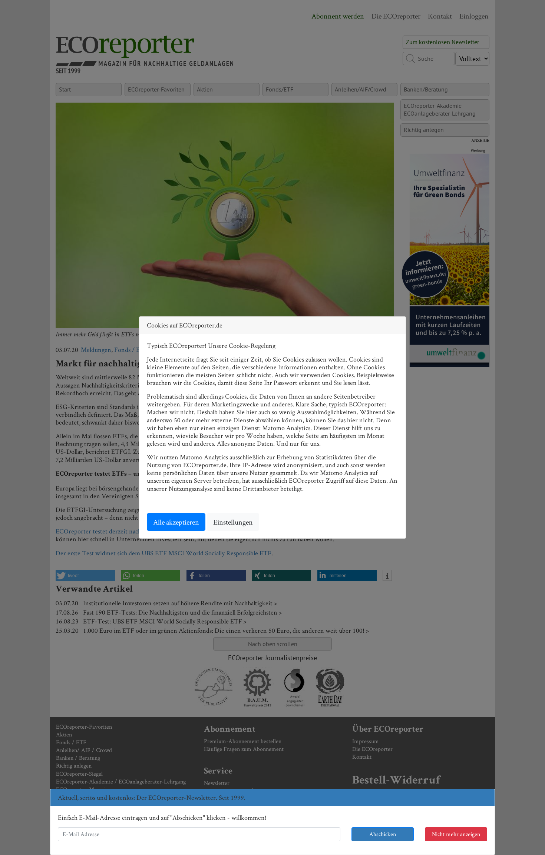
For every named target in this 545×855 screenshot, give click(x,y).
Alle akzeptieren (176, 522)
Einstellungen (233, 522)
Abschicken (382, 834)
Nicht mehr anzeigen (456, 834)
